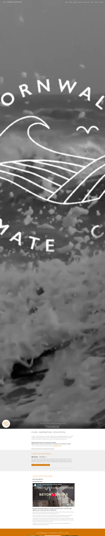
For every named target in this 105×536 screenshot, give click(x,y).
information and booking (40, 465)
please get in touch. (57, 445)
